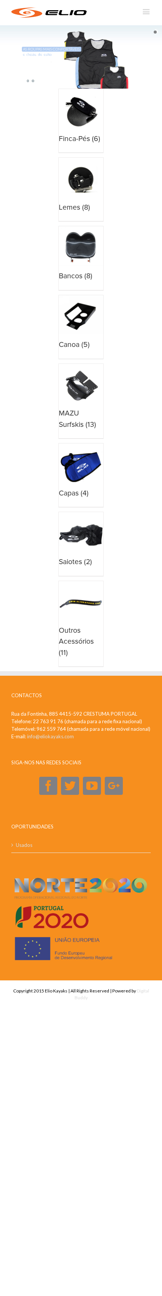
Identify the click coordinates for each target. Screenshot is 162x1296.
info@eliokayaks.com (50, 736)
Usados (24, 845)
